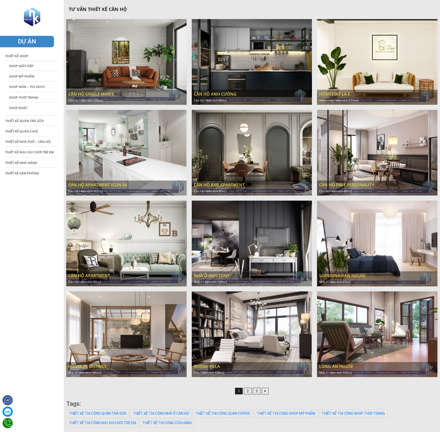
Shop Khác (18, 108)
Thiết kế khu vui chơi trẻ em (29, 152)
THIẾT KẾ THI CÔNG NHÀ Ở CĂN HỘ (161, 413)
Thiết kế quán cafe (21, 131)
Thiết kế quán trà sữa (24, 120)
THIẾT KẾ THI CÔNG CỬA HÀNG (167, 423)
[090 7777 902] (8, 412)
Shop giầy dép (21, 66)
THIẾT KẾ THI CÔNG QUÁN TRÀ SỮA (98, 413)
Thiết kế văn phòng (22, 173)
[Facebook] (8, 400)
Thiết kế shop (16, 56)
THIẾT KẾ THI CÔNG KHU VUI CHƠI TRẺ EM (102, 423)
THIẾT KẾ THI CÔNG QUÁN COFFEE (222, 413)
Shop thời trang (23, 97)
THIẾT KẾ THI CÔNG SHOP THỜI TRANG (353, 413)
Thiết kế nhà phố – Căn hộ (28, 141)
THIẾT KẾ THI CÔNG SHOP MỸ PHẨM (286, 413)
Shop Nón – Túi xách (27, 86)
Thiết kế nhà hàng (21, 162)
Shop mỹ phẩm (21, 76)
